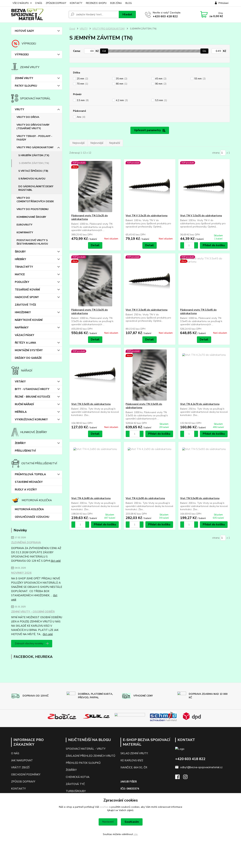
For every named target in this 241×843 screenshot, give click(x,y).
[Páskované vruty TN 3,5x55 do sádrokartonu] (149, 375)
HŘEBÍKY (20, 259)
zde (136, 834)
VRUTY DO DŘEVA (28, 117)
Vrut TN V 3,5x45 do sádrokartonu (146, 309)
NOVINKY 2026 (21, 573)
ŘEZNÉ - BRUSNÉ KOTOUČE (32, 396)
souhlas (104, 807)
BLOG (128, 3)
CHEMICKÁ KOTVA (77, 777)
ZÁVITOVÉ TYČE (25, 305)
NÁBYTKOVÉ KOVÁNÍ (29, 320)
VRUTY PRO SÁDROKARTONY (35, 147)
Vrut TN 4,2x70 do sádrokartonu (199, 404)
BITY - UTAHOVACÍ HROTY (32, 389)
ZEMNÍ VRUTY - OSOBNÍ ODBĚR (33, 612)
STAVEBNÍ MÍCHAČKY (29, 482)
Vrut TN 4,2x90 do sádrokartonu (145, 498)
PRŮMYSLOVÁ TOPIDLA (30, 474)
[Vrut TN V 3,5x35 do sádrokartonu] (204, 186)
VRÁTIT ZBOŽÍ (20, 767)
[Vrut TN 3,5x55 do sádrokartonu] (95, 375)
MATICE (20, 274)
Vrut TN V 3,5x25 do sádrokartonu (146, 215)
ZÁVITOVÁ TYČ (75, 784)
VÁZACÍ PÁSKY (24, 335)
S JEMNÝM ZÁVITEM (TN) (34, 163)
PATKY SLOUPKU (26, 86)
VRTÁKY (20, 381)
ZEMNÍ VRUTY (24, 78)
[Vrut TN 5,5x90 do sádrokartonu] (204, 469)
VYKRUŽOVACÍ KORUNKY (31, 419)
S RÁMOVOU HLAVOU (31, 178)
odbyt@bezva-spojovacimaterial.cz (201, 767)
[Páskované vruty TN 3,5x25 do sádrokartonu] (95, 186)
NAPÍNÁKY (22, 327)
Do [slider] (204, 51)
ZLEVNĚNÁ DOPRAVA (26, 542)
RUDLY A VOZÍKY (26, 489)
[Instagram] (187, 778)
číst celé (56, 561)
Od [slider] (104, 51)
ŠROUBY (20, 251)
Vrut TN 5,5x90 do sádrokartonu (199, 498)
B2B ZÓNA (116, 3)
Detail (95, 245)
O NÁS (38, 3)
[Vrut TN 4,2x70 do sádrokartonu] (204, 375)
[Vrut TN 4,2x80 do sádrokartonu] (95, 469)
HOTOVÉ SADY (24, 31)
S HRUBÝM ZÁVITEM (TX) (33, 155)
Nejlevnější (96, 143)
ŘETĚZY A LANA (25, 342)
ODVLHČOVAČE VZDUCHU (32, 517)
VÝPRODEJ (22, 54)
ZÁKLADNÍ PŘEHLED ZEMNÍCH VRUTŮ (90, 756)
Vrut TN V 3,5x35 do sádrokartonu (201, 215)
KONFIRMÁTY (25, 232)
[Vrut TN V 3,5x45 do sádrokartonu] (149, 280)
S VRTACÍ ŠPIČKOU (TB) (33, 171)
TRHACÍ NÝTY (24, 267)
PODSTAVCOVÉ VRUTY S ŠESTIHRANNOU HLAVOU (32, 242)
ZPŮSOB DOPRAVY (56, 3)
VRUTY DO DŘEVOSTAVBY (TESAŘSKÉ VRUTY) (33, 126)
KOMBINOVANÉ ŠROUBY (31, 217)
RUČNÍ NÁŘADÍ (24, 404)
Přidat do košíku (214, 245)
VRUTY (19, 109)
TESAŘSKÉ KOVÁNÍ (27, 289)
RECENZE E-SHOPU (96, 3)
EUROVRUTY (24, 224)
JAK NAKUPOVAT (22, 760)
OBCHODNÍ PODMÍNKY (25, 774)
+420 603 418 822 (165, 16)
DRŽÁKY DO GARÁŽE (28, 358)
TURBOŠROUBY (76, 791)
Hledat (127, 14)
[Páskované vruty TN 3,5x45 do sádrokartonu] (204, 280)
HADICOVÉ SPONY (27, 297)
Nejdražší (114, 143)
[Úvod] (38, 14)
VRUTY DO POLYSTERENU (33, 209)
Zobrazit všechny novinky (29, 643)
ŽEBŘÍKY (20, 443)
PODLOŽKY (22, 282)
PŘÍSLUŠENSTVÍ (25, 450)
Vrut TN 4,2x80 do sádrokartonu (91, 498)
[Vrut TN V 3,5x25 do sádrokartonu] (149, 186)
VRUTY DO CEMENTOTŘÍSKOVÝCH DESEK (35, 199)
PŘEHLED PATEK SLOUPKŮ (83, 763)
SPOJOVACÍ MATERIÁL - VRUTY (86, 749)
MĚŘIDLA (21, 412)
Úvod (72, 28)
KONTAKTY (76, 3)
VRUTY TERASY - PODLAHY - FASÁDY (34, 137)
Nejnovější (78, 143)
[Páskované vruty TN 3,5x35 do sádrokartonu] (95, 280)
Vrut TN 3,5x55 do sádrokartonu (91, 404)
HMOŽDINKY (23, 312)
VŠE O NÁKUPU (21, 3)
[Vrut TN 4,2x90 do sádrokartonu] (149, 469)
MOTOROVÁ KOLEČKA (29, 509)
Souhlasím (132, 822)
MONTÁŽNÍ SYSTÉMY (29, 350)
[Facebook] (179, 778)
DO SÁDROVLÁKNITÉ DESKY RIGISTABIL (35, 188)
